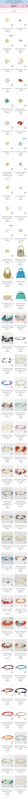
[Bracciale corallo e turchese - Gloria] (7, 645)
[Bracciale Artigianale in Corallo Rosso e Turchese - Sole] (20, 449)
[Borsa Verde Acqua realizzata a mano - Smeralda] (20, 295)
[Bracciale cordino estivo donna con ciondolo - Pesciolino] (20, 691)
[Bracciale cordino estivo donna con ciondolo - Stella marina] (20, 714)
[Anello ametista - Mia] (20, 20)
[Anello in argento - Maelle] (7, 188)
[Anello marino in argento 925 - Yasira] (20, 208)
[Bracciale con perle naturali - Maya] (20, 580)
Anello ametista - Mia (20, 28)
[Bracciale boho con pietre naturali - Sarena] (20, 471)
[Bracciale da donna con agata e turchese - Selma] (20, 737)
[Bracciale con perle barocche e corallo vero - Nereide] (20, 558)
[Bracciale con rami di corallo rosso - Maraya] (7, 623)
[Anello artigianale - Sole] (7, 61)
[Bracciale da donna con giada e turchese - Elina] (7, 761)
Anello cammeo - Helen (20, 69)
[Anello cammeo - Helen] (20, 61)
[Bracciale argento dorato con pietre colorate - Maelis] (7, 449)
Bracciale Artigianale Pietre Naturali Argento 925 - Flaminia (7, 481)
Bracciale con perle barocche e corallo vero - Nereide (21, 568)
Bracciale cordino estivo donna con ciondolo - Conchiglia (20, 677)
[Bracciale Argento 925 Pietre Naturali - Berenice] (7, 405)
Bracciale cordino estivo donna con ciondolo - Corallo (7, 700)
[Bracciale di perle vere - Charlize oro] (20, 781)
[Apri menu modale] (2, 6)
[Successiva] (26, 2)
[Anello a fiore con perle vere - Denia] (7, 20)
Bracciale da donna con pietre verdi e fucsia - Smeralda (7, 791)
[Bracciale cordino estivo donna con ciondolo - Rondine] (7, 714)
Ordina (15, 11)
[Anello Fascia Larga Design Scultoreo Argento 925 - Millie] (7, 164)
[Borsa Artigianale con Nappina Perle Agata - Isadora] (7, 273)
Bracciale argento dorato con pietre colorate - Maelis (7, 458)
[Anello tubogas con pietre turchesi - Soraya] (7, 251)
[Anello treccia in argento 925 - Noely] (20, 231)
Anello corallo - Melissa (20, 131)
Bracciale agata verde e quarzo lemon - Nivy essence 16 (7, 370)
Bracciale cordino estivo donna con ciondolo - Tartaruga (7, 747)
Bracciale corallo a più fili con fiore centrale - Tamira (21, 633)
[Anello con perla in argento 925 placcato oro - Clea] (20, 101)
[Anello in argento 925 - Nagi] (20, 188)
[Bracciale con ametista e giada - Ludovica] (7, 538)
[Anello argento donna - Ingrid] (20, 41)
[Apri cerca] (23, 6)
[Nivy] (14, 6)
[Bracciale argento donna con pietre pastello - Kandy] (20, 427)
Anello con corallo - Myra (21, 88)
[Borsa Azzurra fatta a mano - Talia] (20, 273)
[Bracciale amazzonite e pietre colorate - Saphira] (20, 360)
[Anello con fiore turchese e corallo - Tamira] (7, 101)
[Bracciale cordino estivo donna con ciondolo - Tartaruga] (7, 737)
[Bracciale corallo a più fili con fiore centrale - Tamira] (20, 623)
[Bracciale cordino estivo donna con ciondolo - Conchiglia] (20, 667)
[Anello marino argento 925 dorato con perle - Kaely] (7, 208)
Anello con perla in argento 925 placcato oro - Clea (21, 110)
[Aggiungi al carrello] (12, 24)
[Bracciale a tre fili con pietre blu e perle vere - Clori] (7, 338)
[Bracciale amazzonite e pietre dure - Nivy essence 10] (7, 382)
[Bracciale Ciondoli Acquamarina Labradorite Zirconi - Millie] (7, 493)
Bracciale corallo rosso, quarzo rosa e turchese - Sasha (21, 655)
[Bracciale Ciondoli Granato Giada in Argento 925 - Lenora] (20, 493)
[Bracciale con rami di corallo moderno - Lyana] (20, 601)
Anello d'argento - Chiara (7, 151)
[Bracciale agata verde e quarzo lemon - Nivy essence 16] (7, 360)
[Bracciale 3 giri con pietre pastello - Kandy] (20, 318)
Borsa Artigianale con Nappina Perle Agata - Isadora (7, 283)
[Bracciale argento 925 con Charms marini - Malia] (20, 382)
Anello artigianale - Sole (7, 69)
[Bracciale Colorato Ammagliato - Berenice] (7, 517)
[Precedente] (2, 2)
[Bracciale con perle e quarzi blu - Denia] (7, 580)
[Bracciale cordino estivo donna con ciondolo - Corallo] (7, 691)
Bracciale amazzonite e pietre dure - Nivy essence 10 (7, 392)
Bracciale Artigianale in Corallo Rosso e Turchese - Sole (21, 458)
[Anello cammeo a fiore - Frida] (7, 80)
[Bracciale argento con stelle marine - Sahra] (7, 427)
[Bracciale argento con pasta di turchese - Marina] (20, 405)
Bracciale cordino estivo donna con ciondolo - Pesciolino (20, 700)
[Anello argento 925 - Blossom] (7, 41)
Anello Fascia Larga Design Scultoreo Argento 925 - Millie (7, 174)
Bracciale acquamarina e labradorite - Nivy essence (21, 348)
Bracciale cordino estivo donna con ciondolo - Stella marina (20, 724)
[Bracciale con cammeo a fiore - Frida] (20, 538)
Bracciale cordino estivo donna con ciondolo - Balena (7, 677)
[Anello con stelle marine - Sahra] (7, 123)
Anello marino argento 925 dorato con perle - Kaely (7, 218)
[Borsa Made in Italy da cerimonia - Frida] (7, 295)
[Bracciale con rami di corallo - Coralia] (7, 601)
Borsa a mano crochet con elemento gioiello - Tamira (20, 261)
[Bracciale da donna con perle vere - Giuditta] (20, 761)
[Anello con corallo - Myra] (20, 80)
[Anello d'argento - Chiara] (7, 143)
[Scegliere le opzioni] (25, 24)
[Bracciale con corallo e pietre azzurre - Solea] (7, 558)
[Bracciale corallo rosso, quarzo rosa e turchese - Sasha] (20, 645)
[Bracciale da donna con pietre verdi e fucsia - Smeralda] (7, 781)
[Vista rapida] (12, 45)
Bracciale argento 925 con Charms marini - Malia (20, 392)
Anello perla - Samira (7, 238)
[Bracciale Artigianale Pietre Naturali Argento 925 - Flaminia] (7, 471)
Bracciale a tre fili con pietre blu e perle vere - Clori (7, 348)
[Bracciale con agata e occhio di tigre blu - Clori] (20, 517)
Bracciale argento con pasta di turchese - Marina (20, 414)
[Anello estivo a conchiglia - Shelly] (20, 143)
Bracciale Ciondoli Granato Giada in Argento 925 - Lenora (20, 503)
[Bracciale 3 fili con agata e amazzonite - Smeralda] (7, 318)
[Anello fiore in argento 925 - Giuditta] (20, 164)
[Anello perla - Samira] (7, 231)
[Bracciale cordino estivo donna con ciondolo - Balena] (7, 667)
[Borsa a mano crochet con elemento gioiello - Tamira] (20, 251)
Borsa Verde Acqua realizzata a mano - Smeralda (20, 305)
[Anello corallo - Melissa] (20, 123)
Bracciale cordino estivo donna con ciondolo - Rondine (7, 724)
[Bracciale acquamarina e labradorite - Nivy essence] (20, 338)
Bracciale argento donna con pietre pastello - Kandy (21, 436)
